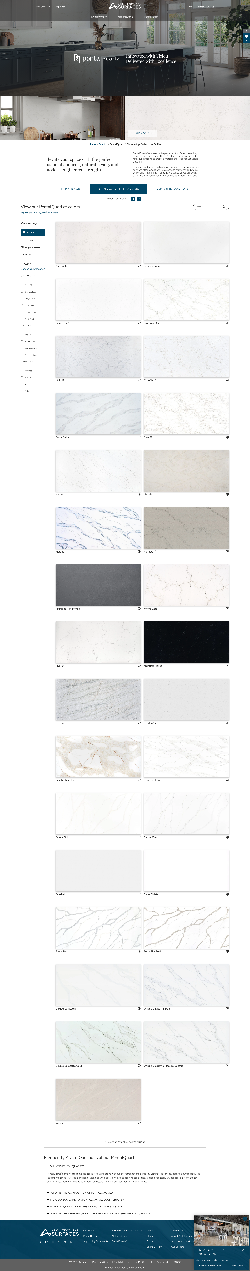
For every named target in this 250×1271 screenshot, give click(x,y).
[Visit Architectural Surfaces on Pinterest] (40, 1243)
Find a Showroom (42, 6)
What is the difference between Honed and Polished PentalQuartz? (100, 1213)
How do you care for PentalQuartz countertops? (87, 1199)
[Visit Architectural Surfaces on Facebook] (46, 1243)
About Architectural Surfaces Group (190, 1236)
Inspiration (60, 6)
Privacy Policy (112, 1267)
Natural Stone (125, 16)
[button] (125, 1166)
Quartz (102, 144)
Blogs (150, 1236)
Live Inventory (99, 16)
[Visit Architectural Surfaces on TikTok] (71, 1243)
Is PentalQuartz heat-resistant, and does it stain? (87, 1206)
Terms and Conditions (133, 1267)
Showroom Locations (182, 1241)
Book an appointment (211, 1265)
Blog (190, 6)
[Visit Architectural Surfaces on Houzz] (59, 1243)
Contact (200, 6)
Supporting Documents (95, 1241)
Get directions (235, 1265)
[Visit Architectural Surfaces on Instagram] (53, 1243)
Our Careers (177, 1246)
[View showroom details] (243, 1252)
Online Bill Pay (154, 1246)
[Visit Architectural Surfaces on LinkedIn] (65, 1243)
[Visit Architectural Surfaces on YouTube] (78, 1243)
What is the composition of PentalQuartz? (81, 1192)
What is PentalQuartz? (67, 1166)
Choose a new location (33, 269)
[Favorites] (207, 6)
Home (92, 144)
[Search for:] (211, 6)
